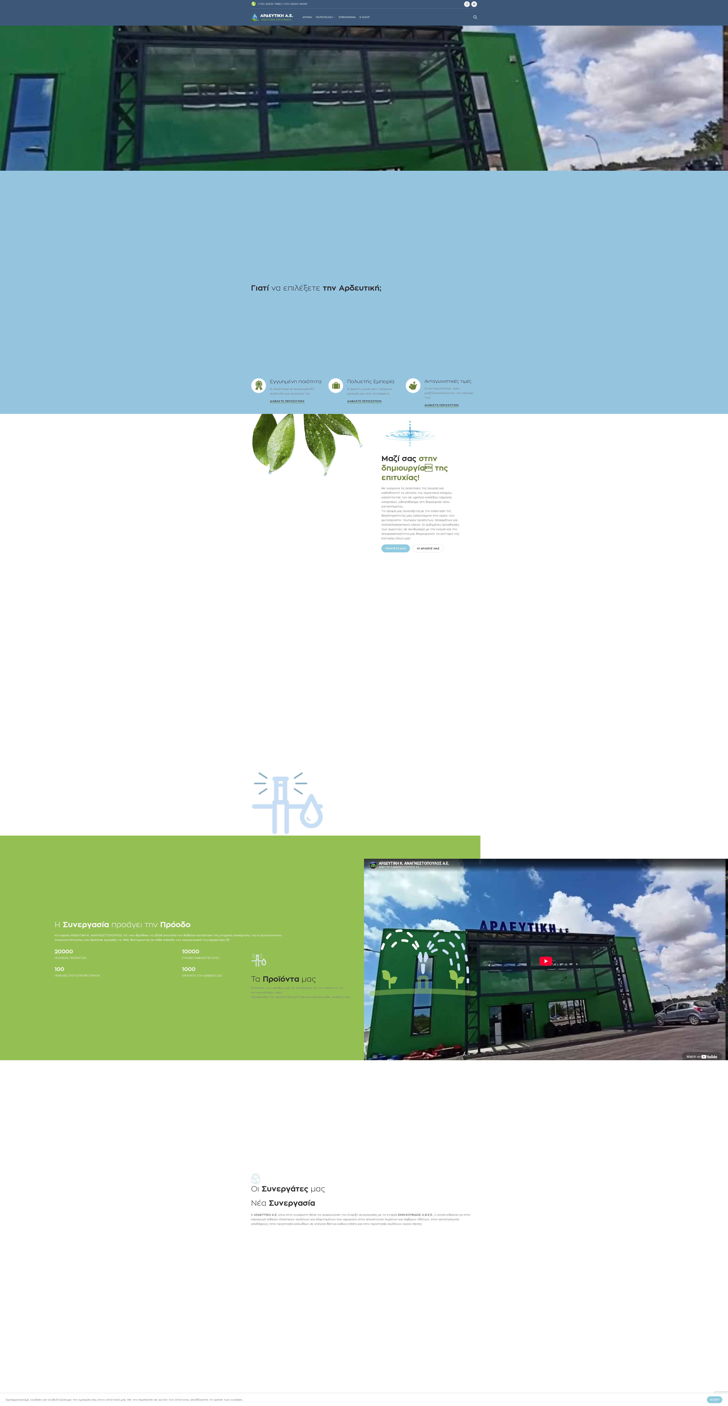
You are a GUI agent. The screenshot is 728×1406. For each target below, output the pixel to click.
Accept (715, 1399)
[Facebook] (467, 4)
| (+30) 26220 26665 (294, 4)
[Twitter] (474, 4)
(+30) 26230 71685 (269, 4)
